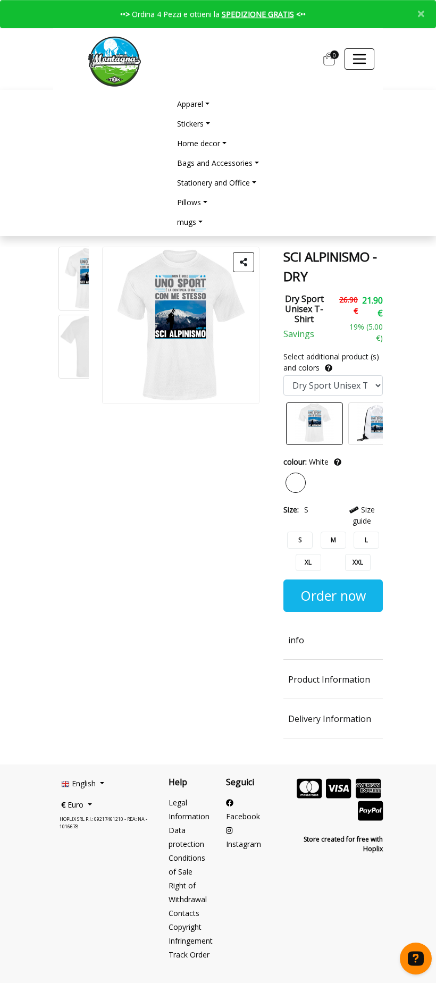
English (84, 783)
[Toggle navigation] (359, 59)
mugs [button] (186, 222)
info (296, 640)
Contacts (184, 913)
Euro (73, 805)
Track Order (189, 955)
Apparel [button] (190, 104)
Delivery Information (329, 719)
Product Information (329, 679)
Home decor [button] (198, 143)
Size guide (363, 515)
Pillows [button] (189, 202)
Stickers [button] (190, 124)
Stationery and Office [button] (213, 183)
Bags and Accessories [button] (215, 163)
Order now (333, 595)
